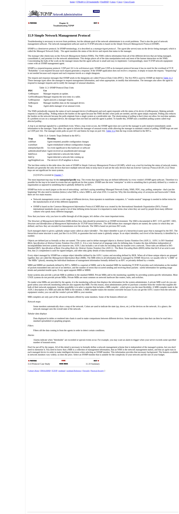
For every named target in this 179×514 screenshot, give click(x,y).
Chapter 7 (58, 175)
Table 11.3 (168, 78)
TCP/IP (54, 371)
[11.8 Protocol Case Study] (32, 23)
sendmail (61, 371)
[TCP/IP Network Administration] (64, 361)
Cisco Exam (129, 2)
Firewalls (86, 371)
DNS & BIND (45, 371)
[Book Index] (64, 364)
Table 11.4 (110, 131)
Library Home (34, 371)
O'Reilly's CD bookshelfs (87, 2)
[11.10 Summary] (95, 23)
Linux (113, 2)
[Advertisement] (12, 256)
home (72, 2)
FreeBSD (104, 2)
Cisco (119, 2)
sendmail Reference (74, 371)
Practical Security (97, 371)
